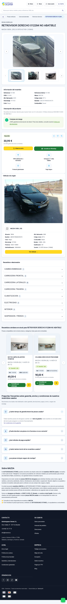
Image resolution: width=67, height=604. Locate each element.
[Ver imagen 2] (33, 76)
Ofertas (36, 533)
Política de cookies (7, 553)
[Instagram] (7, 580)
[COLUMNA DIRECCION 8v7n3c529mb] (47, 344)
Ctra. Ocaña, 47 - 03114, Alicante (11, 525)
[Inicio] (3, 16)
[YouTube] (16, 580)
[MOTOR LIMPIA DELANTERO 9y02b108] (19, 344)
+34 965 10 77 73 (7, 529)
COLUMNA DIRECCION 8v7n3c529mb (46, 357)
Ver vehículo (32, 252)
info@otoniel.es (6, 532)
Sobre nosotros (38, 561)
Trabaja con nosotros (40, 549)
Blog (35, 568)
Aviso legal (5, 549)
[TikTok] (12, 580)
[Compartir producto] (53, 136)
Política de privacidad (8, 557)
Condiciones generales (8, 565)
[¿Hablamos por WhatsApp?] (63, 600)
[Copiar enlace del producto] (61, 136)
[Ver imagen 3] (51, 76)
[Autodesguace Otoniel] (7, 4)
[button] (33, 269)
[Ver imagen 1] (16, 76)
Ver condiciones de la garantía (12, 423)
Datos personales (39, 521)
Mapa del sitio (38, 553)
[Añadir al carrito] (29, 385)
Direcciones (37, 529)
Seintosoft (40, 588)
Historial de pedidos (40, 525)
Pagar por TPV (38, 565)
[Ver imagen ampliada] (33, 51)
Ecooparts (37, 557)
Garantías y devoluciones (9, 561)
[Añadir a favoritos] (57, 136)
